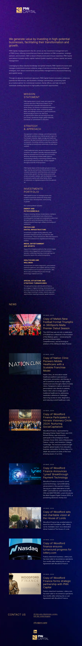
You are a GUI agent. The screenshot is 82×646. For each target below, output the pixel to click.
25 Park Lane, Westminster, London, (46, 614)
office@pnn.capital (40, 623)
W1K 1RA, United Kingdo (41, 616)
